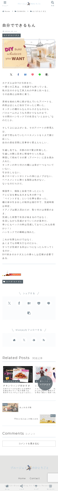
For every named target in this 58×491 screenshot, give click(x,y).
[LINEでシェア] (39, 74)
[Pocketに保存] (32, 74)
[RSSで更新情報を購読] (44, 340)
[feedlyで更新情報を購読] (34, 340)
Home (22, 478)
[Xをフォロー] (24, 340)
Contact (35, 478)
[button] (46, 74)
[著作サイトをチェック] (14, 340)
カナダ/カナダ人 (14, 282)
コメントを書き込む (29, 443)
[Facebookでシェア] (18, 74)
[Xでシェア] (11, 74)
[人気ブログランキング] (11, 274)
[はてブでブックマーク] (25, 74)
